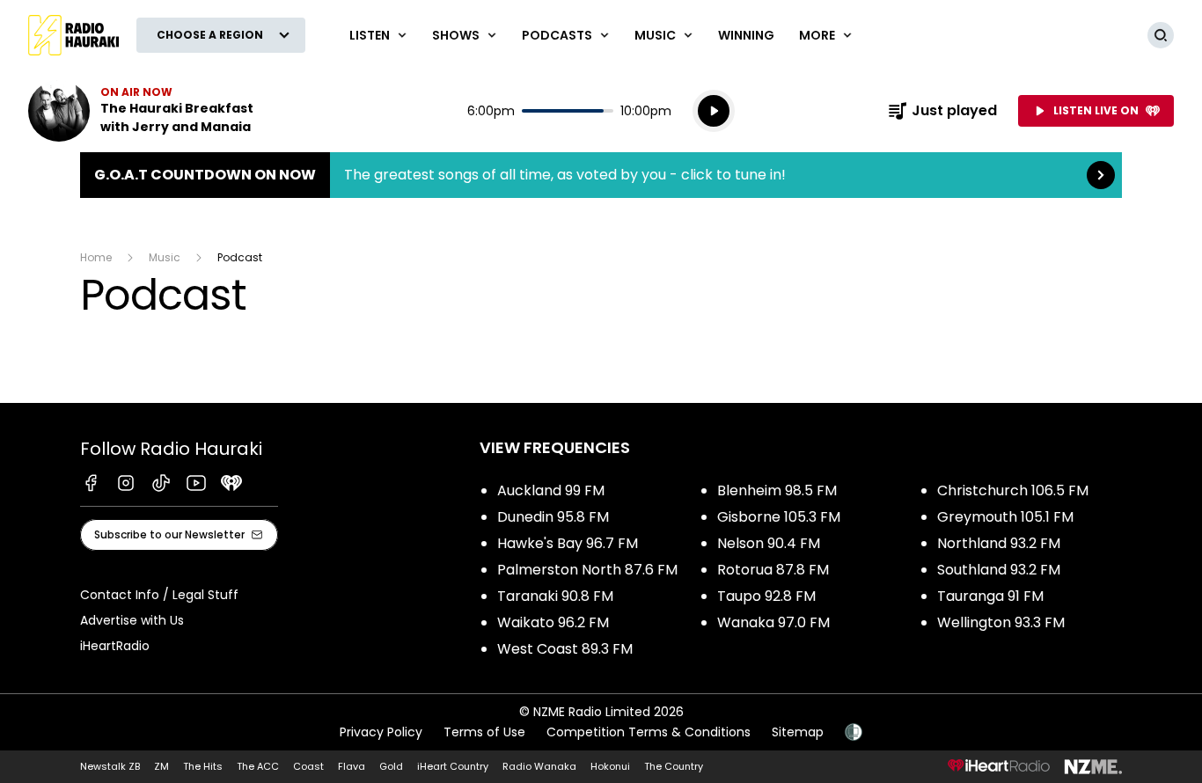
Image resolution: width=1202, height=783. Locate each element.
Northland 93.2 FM (998, 543)
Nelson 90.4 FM (768, 543)
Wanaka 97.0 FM (773, 622)
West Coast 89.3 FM (565, 649)
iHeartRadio (115, 646)
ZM (161, 766)
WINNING (746, 35)
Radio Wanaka (539, 766)
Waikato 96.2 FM (553, 622)
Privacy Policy (381, 732)
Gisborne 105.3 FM (778, 517)
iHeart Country (452, 766)
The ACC (258, 766)
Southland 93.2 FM (998, 570)
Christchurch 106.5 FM (1012, 490)
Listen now (140, 111)
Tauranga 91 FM (990, 596)
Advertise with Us (132, 620)
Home (96, 257)
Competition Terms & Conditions (648, 732)
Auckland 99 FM (551, 490)
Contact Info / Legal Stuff (159, 595)
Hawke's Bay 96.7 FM (567, 543)
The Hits (203, 766)
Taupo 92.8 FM (766, 596)
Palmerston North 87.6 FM (587, 570)
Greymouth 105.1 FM (1005, 517)
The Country (673, 766)
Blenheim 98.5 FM (777, 490)
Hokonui (610, 766)
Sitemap (798, 732)
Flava (351, 766)
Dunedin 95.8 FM (553, 517)
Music (164, 257)
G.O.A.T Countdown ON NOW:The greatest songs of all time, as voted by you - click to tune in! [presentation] (601, 175)
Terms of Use (484, 732)
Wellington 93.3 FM (1001, 622)
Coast (308, 766)
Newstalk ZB (110, 766)
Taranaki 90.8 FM (555, 596)
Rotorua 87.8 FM (773, 570)
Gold (391, 766)
